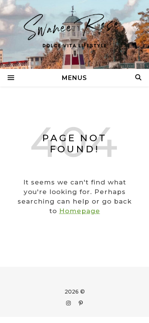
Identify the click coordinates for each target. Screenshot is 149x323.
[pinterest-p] (81, 303)
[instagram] (69, 303)
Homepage (79, 211)
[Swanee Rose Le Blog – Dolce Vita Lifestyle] (74, 34)
